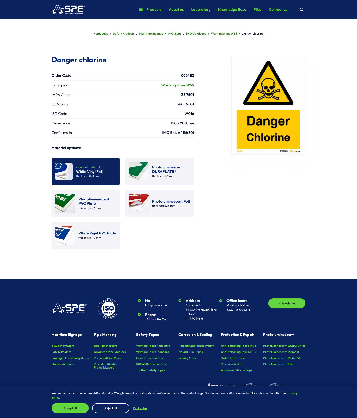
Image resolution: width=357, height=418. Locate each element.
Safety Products (123, 33)
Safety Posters (61, 352)
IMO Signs (174, 33)
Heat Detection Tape (150, 358)
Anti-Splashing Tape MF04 (238, 352)
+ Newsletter (286, 303)
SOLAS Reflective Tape (151, 364)
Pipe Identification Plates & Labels (106, 365)
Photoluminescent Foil (278, 364)
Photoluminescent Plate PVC (282, 358)
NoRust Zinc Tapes (190, 352)
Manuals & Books (63, 364)
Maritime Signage (151, 33)
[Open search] (301, 9)
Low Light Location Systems (70, 358)
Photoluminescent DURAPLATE (284, 346)
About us (176, 9)
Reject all (111, 408)
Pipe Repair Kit (231, 364)
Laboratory (201, 9)
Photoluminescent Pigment (281, 352)
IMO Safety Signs (63, 346)
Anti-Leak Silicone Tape (236, 370)
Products (153, 9)
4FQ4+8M (196, 318)
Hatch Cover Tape (233, 358)
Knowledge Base (232, 9)
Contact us (278, 9)
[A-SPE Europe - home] (68, 9)
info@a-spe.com (156, 305)
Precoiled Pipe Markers (109, 358)
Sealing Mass (187, 358)
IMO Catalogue (196, 33)
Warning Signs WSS (224, 33)
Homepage (100, 33)
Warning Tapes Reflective (153, 346)
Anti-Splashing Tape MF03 (238, 346)
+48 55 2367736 (155, 319)
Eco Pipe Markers (105, 346)
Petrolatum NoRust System (196, 346)
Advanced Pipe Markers (110, 352)
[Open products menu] (141, 9)
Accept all (70, 408)
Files (257, 9)
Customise (140, 408)
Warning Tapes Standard (152, 352)
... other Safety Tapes (150, 370)
